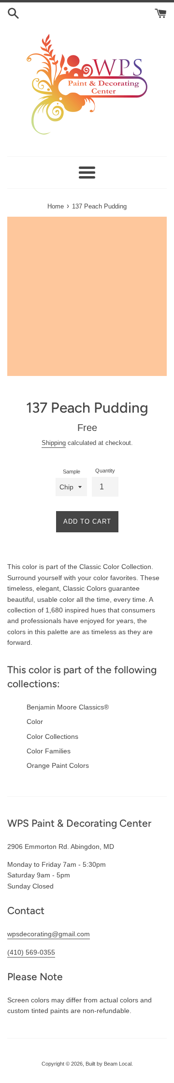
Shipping (54, 442)
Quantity (105, 470)
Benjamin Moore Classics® (68, 707)
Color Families (49, 751)
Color (35, 721)
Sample (71, 471)
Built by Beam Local (108, 1064)
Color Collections (52, 736)
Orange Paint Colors (58, 765)
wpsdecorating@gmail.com (48, 934)
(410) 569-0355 (31, 952)
